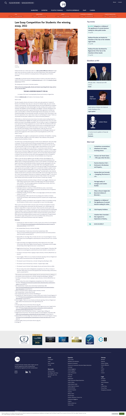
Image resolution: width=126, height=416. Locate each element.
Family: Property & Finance (73, 386)
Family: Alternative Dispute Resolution (76, 380)
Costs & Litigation (71, 371)
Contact (120, 2)
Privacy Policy (104, 388)
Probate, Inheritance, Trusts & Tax (75, 397)
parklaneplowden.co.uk (37, 80)
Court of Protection (72, 372)
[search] (5, 2)
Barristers (34, 10)
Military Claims (71, 393)
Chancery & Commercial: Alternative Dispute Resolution (79, 365)
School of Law (18, 81)
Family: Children (71, 382)
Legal (102, 384)
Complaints (103, 380)
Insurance (70, 391)
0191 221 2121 (30, 2)
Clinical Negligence (72, 369)
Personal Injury (71, 395)
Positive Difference (72, 10)
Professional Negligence (73, 399)
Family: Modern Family (72, 384)
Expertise (44, 10)
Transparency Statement (106, 390)
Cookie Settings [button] (115, 413)
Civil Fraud (70, 367)
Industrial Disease (71, 388)
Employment (70, 378)
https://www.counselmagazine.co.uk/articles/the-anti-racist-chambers (30, 314)
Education (70, 376)
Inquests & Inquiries (72, 389)
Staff (84, 10)
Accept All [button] (122, 413)
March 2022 (18, 78)
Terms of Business (104, 382)
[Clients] (24, 339)
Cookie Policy (104, 386)
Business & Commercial (73, 363)
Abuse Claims (71, 359)
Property (69, 401)
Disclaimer (103, 378)
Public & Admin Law (72, 403)
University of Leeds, (52, 80)
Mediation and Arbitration (73, 361)
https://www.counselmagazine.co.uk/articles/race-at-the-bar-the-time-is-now (34, 317)
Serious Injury (71, 405)
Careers (92, 10)
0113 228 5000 (16, 2)
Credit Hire (70, 374)
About (114, 2)
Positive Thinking (57, 10)
